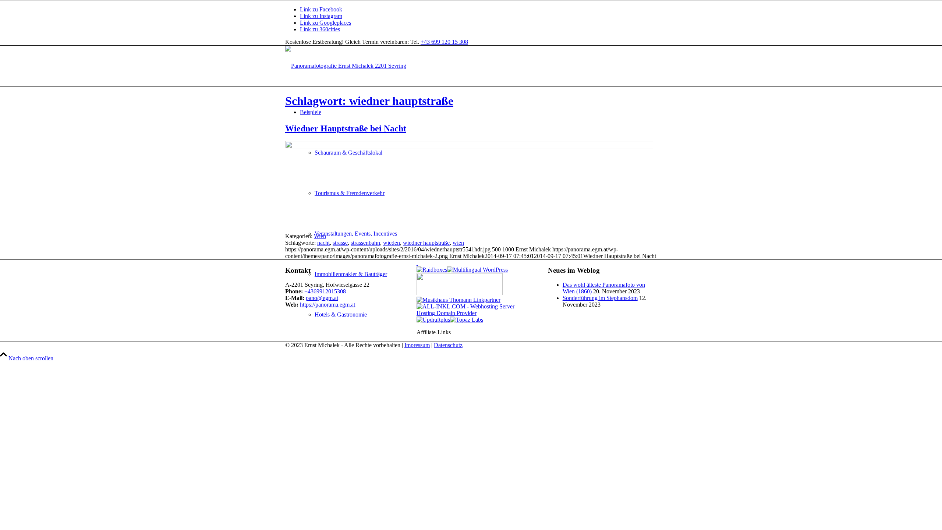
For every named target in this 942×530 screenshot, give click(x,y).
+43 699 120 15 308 (444, 42)
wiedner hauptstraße (426, 243)
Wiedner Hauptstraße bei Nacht (345, 128)
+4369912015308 (325, 291)
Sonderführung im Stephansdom (600, 298)
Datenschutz (448, 345)
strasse (340, 243)
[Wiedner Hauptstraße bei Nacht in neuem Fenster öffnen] (469, 146)
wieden (391, 243)
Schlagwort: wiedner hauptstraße (369, 100)
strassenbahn (365, 243)
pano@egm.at (322, 298)
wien (458, 243)
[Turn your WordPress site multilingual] (477, 269)
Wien (320, 236)
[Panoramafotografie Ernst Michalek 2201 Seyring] (345, 66)
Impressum (417, 345)
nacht (323, 243)
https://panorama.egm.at (327, 304)
